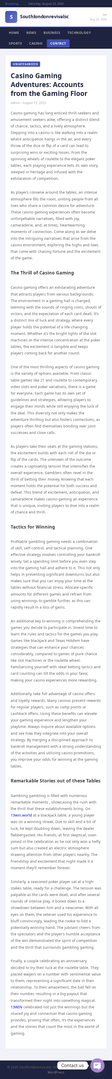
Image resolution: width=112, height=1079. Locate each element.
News (31, 32)
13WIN (16, 1006)
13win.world (21, 815)
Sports (15, 43)
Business (51, 32)
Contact (58, 43)
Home (14, 32)
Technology (79, 32)
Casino (35, 43)
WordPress (56, 1072)
